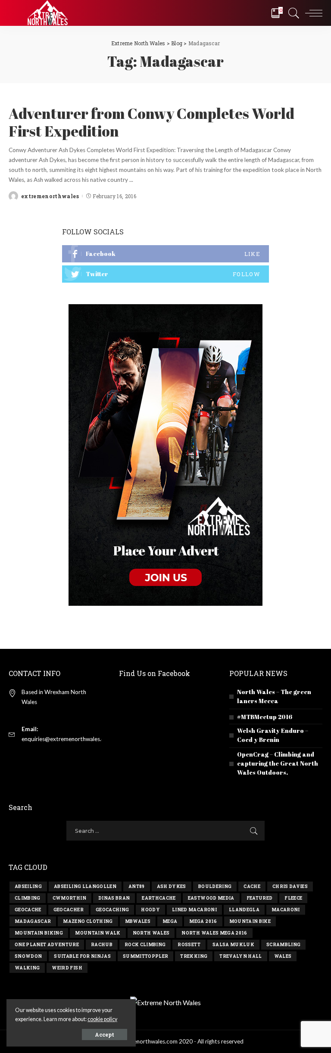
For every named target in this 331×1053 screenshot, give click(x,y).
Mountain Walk (97, 933)
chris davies (290, 886)
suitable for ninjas (82, 956)
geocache (28, 910)
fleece (293, 898)
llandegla (244, 910)
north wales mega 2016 (214, 933)
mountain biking (39, 933)
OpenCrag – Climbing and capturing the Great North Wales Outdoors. (277, 763)
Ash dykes (171, 886)
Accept (104, 1034)
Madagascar (33, 921)
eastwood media (211, 898)
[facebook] (165, 253)
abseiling (28, 886)
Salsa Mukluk (233, 944)
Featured (260, 898)
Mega (169, 921)
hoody (150, 910)
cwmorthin (69, 898)
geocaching (112, 910)
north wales (151, 933)
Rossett (189, 944)
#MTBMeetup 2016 (264, 717)
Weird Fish (67, 968)
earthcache (158, 898)
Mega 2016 (203, 921)
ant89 (136, 886)
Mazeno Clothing (87, 921)
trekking (193, 956)
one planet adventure (47, 944)
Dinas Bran (114, 898)
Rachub (101, 944)
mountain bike (250, 921)
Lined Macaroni (194, 910)
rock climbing (145, 944)
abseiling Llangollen (85, 886)
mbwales (137, 921)
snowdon (28, 956)
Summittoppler (145, 956)
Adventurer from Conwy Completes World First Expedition (151, 122)
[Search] (292, 13)
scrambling (283, 944)
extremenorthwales (50, 196)
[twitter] (165, 274)
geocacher (68, 910)
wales (283, 956)
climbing (28, 898)
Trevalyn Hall (240, 956)
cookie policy (102, 1019)
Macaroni (286, 910)
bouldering (214, 886)
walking (27, 968)
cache (252, 886)
